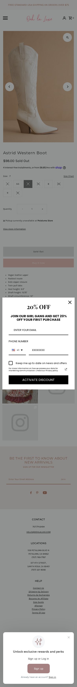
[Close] (70, 302)
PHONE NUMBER (18, 341)
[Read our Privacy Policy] (66, 369)
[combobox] (17, 350)
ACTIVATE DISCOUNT (38, 380)
